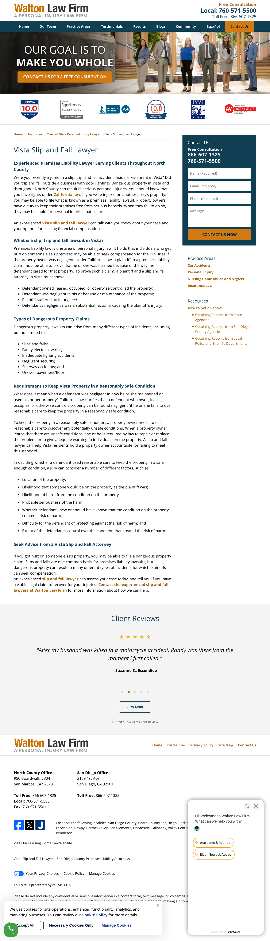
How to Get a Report (205, 308)
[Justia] (40, 825)
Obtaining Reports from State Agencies (218, 317)
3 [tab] (135, 692)
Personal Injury (200, 272)
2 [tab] (129, 692)
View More (135, 707)
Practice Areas (78, 26)
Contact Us (239, 26)
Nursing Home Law (43, 843)
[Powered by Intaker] (234, 932)
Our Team (47, 26)
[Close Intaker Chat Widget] (256, 806)
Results (139, 26)
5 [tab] (147, 692)
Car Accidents (199, 265)
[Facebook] (19, 825)
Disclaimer (176, 745)
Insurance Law (200, 285)
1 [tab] (122, 692)
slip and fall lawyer (60, 578)
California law (67, 194)
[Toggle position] (247, 806)
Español (213, 26)
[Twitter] (30, 825)
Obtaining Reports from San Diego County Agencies (222, 329)
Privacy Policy (201, 745)
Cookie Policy (73, 873)
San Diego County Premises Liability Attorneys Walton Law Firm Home (51, 11)
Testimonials (112, 26)
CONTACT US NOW (219, 234)
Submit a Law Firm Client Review (135, 722)
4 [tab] (141, 692)
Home (24, 26)
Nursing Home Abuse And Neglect (216, 279)
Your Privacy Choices (42, 873)
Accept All (25, 925)
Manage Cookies (102, 873)
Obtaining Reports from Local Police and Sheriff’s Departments (221, 341)
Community (186, 26)
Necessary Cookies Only (71, 925)
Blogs (160, 26)
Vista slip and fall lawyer (65, 222)
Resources (198, 301)
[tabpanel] (135, 653)
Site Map (225, 745)
